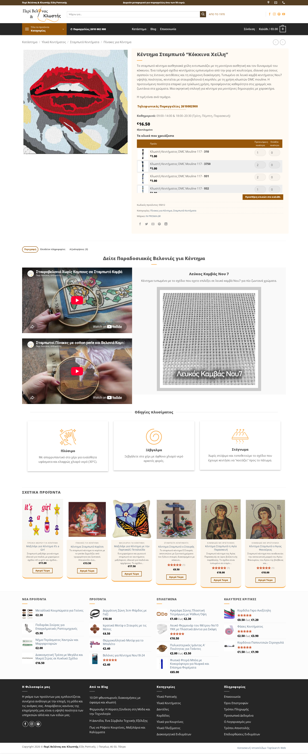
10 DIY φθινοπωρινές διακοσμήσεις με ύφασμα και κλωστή (115, 700)
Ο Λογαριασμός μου (237, 722)
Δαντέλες (163, 709)
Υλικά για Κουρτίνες (170, 722)
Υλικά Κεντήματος (54, 42)
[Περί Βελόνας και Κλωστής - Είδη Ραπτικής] (41, 14)
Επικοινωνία (168, 29)
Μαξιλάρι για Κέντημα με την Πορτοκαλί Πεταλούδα (132, 548)
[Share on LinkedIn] (166, 224)
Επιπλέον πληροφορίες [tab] (52, 249)
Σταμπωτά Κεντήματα (84, 42)
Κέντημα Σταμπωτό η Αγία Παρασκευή (221, 548)
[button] (44, 29)
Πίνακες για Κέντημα (117, 42)
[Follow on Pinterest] (279, 14)
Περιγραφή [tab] (30, 249)
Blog (153, 29)
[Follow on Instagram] (274, 14)
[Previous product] (282, 42)
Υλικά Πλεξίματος (168, 728)
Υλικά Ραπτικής (167, 697)
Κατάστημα (139, 29)
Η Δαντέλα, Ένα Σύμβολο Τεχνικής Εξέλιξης (118, 721)
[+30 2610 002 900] (284, 2)
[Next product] (275, 42)
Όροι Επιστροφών (236, 703)
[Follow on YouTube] (283, 14)
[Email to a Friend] (153, 224)
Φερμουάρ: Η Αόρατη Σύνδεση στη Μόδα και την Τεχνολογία (119, 711)
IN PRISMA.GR (153, 216)
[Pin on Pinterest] (159, 224)
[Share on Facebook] (140, 224)
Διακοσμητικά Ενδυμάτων (174, 734)
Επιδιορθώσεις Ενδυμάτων (242, 734)
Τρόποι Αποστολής (237, 728)
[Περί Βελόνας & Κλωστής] (269, 2)
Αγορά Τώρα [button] (42, 570)
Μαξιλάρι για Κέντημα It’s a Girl (42, 548)
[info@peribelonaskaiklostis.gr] (276, 2)
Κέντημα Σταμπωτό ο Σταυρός (176, 546)
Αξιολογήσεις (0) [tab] (79, 249)
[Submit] (203, 14)
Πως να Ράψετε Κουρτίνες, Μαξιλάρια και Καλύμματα (117, 730)
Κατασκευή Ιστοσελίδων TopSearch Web (261, 748)
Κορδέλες (163, 715)
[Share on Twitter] (147, 224)
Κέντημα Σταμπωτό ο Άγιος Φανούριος (265, 548)
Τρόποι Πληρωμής (236, 709)
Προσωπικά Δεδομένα (238, 715)
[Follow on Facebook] (269, 14)
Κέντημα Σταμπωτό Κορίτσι (87, 546)
